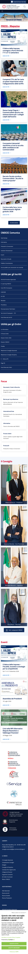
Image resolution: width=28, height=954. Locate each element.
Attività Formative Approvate (8, 279)
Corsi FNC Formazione (6, 288)
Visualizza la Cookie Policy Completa (10, 937)
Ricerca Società (6, 895)
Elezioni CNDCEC (5, 342)
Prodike (3, 346)
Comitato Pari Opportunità (9, 870)
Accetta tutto (14, 943)
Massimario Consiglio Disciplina (9, 355)
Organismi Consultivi (7, 874)
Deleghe (4, 865)
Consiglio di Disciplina (7, 867)
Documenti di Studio (6, 259)
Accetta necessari (14, 947)
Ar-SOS (3, 296)
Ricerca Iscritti (5, 893)
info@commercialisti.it (8, 847)
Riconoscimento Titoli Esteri (8, 309)
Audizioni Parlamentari (7, 251)
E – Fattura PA (4, 359)
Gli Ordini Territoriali (7, 877)
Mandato (3, 300)
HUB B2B (3, 292)
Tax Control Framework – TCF (8, 313)
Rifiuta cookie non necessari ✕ (19, 912)
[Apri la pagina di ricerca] (24, 6)
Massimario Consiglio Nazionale (9, 350)
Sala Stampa (4, 238)
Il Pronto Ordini (5, 334)
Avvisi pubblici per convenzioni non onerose (12, 267)
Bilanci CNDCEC (6, 879)
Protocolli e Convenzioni (7, 246)
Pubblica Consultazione (7, 263)
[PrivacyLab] (11, 939)
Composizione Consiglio (8, 862)
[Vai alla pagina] (14, 755)
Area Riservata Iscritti (6, 317)
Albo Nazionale (6, 891)
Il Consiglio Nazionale (7, 860)
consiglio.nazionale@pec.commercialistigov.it (13, 849)
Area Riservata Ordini (6, 367)
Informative (4, 242)
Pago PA (3, 363)
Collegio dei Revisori (7, 872)
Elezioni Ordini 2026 (6, 338)
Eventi (2, 255)
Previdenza (3, 305)
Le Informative (4, 329)
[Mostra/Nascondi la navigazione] (2, 11)
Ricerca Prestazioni (7, 898)
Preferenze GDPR (14, 951)
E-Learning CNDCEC (6, 284)
